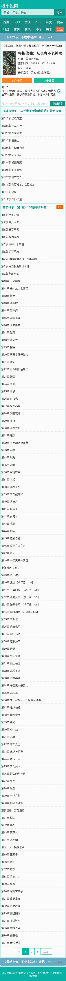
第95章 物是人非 (10, 928)
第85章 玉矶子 (9, 854)
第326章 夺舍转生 (11, 133)
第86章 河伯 (8, 862)
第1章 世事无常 (10, 215)
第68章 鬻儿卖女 (10, 714)
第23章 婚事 (8, 376)
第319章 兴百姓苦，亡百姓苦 (18, 184)
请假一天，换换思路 (12, 847)
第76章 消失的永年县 (13, 773)
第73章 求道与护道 (12, 751)
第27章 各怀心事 (10, 406)
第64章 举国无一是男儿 (14, 685)
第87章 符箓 (8, 869)
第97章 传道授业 (10, 942)
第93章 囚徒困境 (10, 913)
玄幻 (17, 22)
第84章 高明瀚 (9, 839)
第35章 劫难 (8, 465)
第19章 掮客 (8, 347)
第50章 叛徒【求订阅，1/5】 (17, 582)
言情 (17, 29)
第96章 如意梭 (9, 935)
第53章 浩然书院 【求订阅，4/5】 (20, 604)
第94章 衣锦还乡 (10, 920)
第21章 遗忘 (8, 362)
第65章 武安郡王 (10, 692)
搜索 (59, 12)
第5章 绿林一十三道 (12, 244)
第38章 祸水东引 (10, 487)
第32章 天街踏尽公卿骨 (14, 442)
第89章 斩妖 (8, 884)
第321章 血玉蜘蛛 (11, 169)
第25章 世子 (8, 391)
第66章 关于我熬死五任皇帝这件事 (21, 700)
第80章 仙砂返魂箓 (12, 803)
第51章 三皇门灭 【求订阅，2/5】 (20, 590)
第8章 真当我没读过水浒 (15, 266)
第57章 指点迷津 (10, 634)
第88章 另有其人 (10, 876)
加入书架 (17, 80)
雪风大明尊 (32, 58)
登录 (60, 29)
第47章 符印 (8, 553)
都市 (38, 22)
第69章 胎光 (8, 722)
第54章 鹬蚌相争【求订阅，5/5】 (20, 612)
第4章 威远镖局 (10, 237)
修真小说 (21, 45)
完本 (49, 29)
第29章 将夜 (8, 420)
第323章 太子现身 (11, 155)
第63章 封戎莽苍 (10, 678)
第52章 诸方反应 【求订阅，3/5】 (20, 597)
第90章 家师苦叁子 (12, 891)
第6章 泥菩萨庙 (10, 251)
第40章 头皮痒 (9, 501)
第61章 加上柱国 (10, 663)
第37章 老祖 (8, 479)
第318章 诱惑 (9, 192)
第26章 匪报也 (9, 398)
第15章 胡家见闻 (10, 317)
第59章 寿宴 (8, 648)
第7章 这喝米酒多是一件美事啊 (19, 259)
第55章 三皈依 (9, 619)
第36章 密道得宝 (10, 472)
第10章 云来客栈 (10, 281)
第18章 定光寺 (9, 340)
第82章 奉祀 (8, 825)
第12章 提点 (8, 295)
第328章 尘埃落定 (41, 72)
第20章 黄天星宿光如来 (14, 354)
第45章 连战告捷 (10, 538)
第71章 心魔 (8, 737)
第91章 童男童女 (10, 898)
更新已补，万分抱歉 (12, 810)
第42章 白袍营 (9, 516)
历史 (49, 22)
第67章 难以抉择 (10, 707)
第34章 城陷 (8, 457)
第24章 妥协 (8, 384)
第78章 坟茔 (8, 788)
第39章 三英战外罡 (12, 494)
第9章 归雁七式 (10, 273)
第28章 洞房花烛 (10, 413)
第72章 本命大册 (10, 744)
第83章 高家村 (9, 832)
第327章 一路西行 (11, 125)
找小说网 (9, 6)
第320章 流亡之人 (11, 177)
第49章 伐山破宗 (10, 575)
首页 (6, 22)
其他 (28, 29)
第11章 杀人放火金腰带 (14, 288)
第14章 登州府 (9, 310)
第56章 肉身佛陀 (10, 626)
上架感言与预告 (10, 567)
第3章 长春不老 (10, 229)
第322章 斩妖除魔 (11, 162)
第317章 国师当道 (11, 199)
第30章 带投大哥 (10, 428)
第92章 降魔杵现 (10, 906)
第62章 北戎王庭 (10, 670)
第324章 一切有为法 (12, 147)
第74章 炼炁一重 (10, 759)
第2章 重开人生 (10, 222)
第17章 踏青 (8, 332)
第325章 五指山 (10, 140)
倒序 (60, 207)
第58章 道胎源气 (10, 641)
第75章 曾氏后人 (10, 766)
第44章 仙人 (8, 531)
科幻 (6, 29)
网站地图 (33, 975)
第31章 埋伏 (8, 435)
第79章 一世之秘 (10, 795)
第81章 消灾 (8, 817)
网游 (60, 22)
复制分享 (58, 103)
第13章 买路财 (9, 303)
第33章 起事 (8, 450)
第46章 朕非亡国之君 (13, 545)
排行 (38, 29)
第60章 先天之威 (10, 656)
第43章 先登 (8, 523)
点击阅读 (49, 80)
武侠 (28, 22)
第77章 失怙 (8, 781)
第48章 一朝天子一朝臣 (14, 560)
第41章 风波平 (9, 509)
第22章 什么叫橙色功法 (14, 369)
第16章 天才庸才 (10, 325)
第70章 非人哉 (9, 729)
